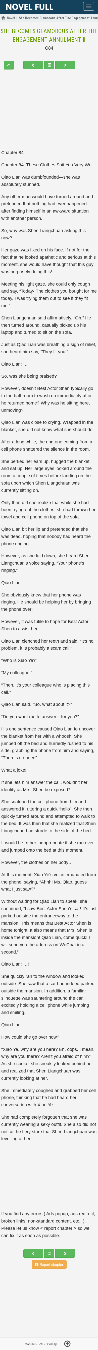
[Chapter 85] (65, 65)
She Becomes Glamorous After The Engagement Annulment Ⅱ (49, 35)
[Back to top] (67, 1344)
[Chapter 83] (33, 65)
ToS (40, 1344)
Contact (30, 1344)
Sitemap (51, 1344)
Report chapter (50, 1264)
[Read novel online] (29, 7)
